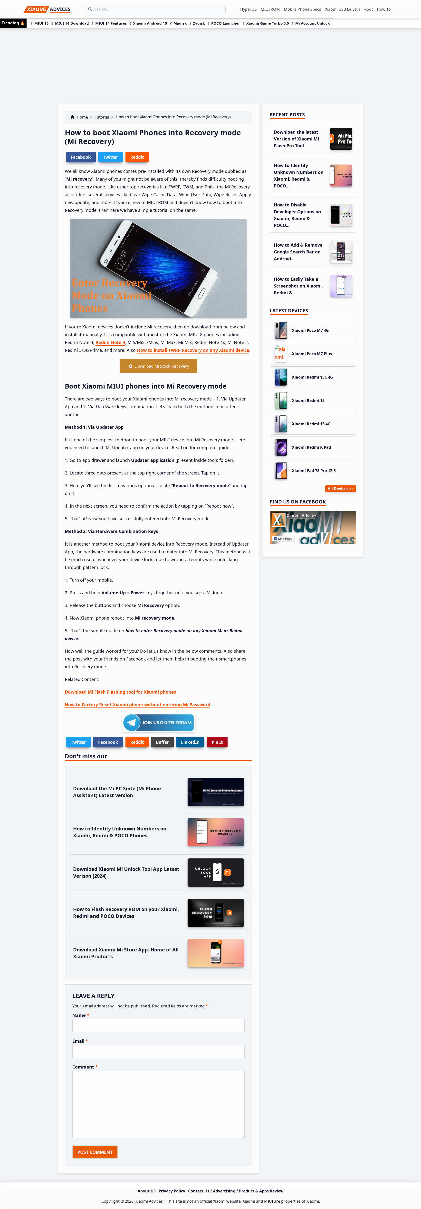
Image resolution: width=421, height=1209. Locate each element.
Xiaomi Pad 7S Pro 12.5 (314, 470)
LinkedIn (190, 742)
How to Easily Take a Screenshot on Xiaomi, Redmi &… (298, 286)
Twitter (78, 742)
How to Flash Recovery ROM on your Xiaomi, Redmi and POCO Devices (126, 912)
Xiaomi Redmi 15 (308, 400)
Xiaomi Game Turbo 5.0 (267, 23)
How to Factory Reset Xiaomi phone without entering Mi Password (137, 704)
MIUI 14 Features (111, 23)
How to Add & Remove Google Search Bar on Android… (298, 251)
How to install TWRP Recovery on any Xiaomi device (193, 350)
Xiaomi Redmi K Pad (311, 447)
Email (80, 1041)
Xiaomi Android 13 (150, 23)
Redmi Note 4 (110, 342)
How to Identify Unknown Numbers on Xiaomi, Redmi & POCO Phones (119, 832)
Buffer (162, 742)
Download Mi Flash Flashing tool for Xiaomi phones (120, 692)
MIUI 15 (41, 23)
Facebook (108, 742)
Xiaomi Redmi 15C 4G (312, 377)
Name (80, 1015)
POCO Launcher (225, 23)
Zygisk (199, 23)
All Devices (338, 488)
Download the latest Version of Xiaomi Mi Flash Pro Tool (296, 139)
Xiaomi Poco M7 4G (310, 330)
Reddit (137, 742)
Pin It (217, 742)
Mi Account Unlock (312, 23)
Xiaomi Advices (149, 1201)
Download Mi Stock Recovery (161, 366)
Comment (85, 1067)
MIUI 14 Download (72, 23)
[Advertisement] (210, 64)
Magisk (180, 23)
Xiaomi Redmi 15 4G (311, 424)
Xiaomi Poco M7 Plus (312, 353)
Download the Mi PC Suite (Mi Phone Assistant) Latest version (117, 792)
